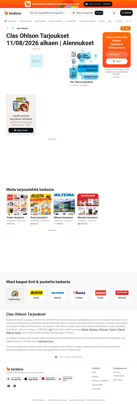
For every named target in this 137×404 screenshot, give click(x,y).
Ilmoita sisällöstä (100, 380)
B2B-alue (118, 379)
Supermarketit (26, 21)
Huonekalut (71, 21)
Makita (84, 329)
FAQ (94, 372)
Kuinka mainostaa (118, 374)
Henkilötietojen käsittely (96, 400)
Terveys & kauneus (87, 21)
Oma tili (127, 13)
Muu (110, 21)
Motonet (103, 329)
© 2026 (39, 400)
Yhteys (95, 376)
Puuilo (112, 329)
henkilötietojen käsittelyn (120, 73)
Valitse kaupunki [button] (84, 12)
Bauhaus (93, 329)
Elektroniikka (40, 21)
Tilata (127, 28)
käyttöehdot (110, 72)
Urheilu (102, 21)
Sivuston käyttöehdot (77, 400)
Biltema (10, 332)
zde (50, 329)
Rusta (18, 332)
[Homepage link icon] (56, 357)
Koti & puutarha (56, 21)
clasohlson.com (45, 341)
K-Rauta (121, 329)
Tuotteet (119, 21)
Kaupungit (97, 384)
